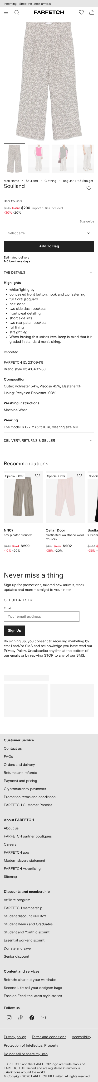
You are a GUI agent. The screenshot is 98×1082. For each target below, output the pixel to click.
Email (7, 608)
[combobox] (49, 233)
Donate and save (17, 948)
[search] (16, 12)
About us (11, 828)
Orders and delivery (19, 764)
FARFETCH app (16, 852)
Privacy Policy (15, 650)
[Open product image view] (49, 81)
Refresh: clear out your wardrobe (30, 979)
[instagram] (9, 1017)
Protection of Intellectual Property (31, 1045)
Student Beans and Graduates (28, 924)
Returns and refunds (20, 772)
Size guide (87, 221)
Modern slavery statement (24, 860)
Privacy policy (15, 1037)
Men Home (11, 180)
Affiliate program (17, 900)
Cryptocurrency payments (25, 788)
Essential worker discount (24, 940)
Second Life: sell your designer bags (33, 987)
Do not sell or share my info (26, 1054)
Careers (10, 844)
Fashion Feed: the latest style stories (33, 995)
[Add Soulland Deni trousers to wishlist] (89, 188)
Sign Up (14, 630)
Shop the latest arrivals (35, 3)
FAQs (8, 756)
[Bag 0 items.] (92, 12)
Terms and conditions (49, 1037)
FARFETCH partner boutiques (28, 836)
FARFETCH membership (23, 908)
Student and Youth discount (26, 932)
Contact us (13, 748)
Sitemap (10, 876)
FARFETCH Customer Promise (28, 805)
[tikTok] (20, 1017)
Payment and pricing (20, 780)
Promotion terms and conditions (29, 797)
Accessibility (81, 1037)
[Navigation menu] (6, 12)
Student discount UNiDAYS (25, 916)
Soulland (32, 180)
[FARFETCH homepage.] (49, 12)
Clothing (50, 180)
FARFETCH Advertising (22, 868)
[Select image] (14, 159)
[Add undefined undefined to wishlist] (37, 476)
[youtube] (43, 1017)
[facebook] (32, 1017)
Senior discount (16, 956)
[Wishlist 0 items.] (81, 12)
